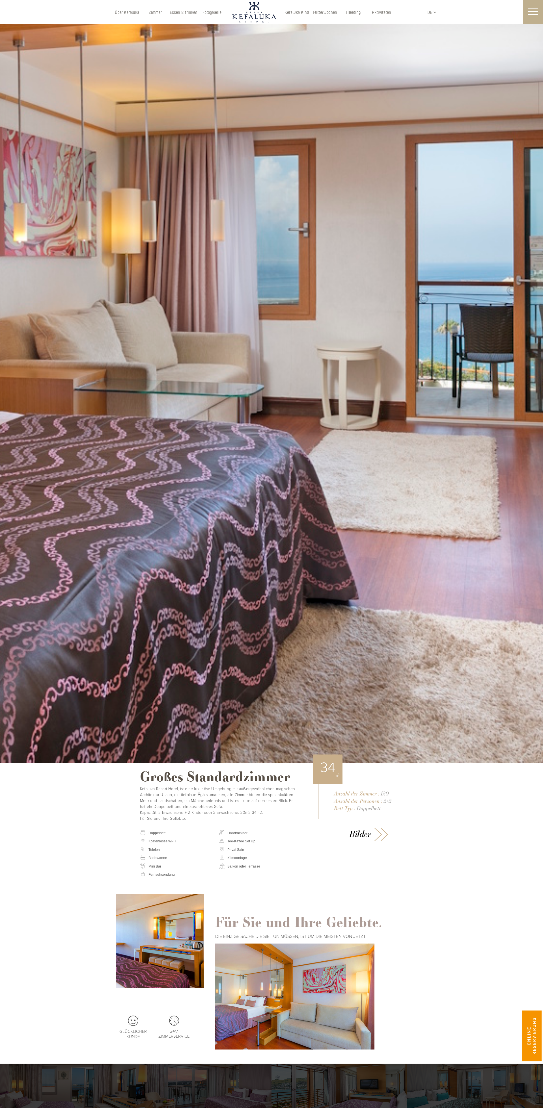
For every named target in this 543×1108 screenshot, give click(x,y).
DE (430, 12)
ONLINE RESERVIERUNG (531, 1036)
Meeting (353, 12)
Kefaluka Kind (297, 12)
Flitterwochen (325, 12)
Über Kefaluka (127, 12)
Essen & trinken (183, 12)
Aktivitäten (381, 12)
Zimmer (155, 12)
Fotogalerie (211, 12)
